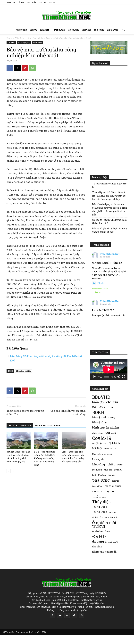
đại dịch (97, 546)
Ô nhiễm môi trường (104, 524)
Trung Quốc (99, 506)
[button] (123, 30)
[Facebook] (10, 68)
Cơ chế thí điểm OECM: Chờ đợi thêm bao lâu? (109, 221)
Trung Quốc (99, 511)
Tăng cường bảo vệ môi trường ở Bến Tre (25, 412)
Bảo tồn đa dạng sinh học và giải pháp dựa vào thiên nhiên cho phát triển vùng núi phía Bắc (109, 209)
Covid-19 (101, 438)
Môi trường (73, 30)
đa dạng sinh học (105, 541)
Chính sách (112, 30)
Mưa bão (108, 469)
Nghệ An (102, 475)
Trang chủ (21, 30)
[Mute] (119, 376)
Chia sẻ (97, 292)
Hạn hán (108, 448)
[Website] (81, 615)
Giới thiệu (11, 2)
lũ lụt (120, 464)
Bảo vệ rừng (99, 422)
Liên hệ (43, 2)
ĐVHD (99, 536)
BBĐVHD (101, 397)
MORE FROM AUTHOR (48, 425)
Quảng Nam (97, 486)
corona (110, 432)
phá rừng (101, 480)
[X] (17, 68)
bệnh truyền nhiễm (105, 427)
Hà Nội (97, 448)
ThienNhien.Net (109, 254)
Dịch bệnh (114, 443)
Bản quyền (31, 2)
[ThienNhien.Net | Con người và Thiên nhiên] (67, 15)
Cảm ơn (21, 2)
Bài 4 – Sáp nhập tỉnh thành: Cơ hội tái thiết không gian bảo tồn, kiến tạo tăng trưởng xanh (44, 458)
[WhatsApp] (32, 68)
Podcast (52, 2)
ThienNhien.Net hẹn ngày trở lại (109, 185)
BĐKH (98, 412)
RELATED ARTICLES (19, 425)
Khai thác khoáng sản (102, 454)
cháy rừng (97, 432)
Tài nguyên (59, 30)
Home (9, 38)
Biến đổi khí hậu (103, 407)
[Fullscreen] (123, 376)
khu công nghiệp (23, 371)
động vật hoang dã (104, 551)
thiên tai (99, 496)
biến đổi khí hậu (105, 402)
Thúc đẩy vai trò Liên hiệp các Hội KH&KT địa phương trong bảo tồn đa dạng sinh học (109, 196)
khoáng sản (98, 459)
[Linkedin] (59, 615)
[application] (108, 369)
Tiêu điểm (44, 30)
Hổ (115, 449)
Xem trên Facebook (100, 288)
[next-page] (14, 471)
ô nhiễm (97, 531)
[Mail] (67, 615)
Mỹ (94, 474)
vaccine (112, 512)
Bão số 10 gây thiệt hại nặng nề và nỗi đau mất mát (109, 230)
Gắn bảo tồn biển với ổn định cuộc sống (68, 412)
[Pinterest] (25, 68)
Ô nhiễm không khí (108, 517)
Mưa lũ (118, 469)
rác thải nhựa (113, 485)
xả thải (95, 517)
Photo (100, 283)
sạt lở (110, 491)
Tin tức (33, 30)
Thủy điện (101, 501)
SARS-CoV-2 (98, 491)
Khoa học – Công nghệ (93, 30)
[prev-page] (9, 471)
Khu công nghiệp (35, 38)
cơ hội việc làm (99, 443)
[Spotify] (74, 615)
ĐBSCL (108, 531)
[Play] (94, 376)
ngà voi (111, 475)
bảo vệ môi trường (103, 417)
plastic (115, 480)
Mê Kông (97, 469)
